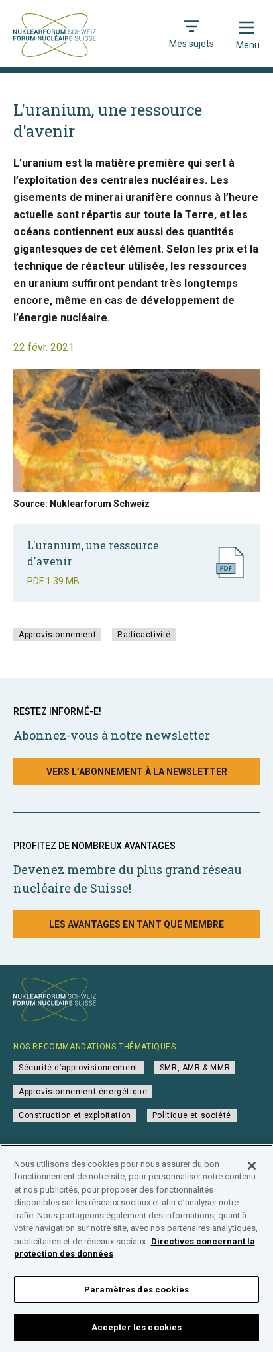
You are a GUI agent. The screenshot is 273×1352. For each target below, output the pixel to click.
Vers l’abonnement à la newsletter (136, 771)
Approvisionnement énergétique (83, 1091)
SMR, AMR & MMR (195, 1067)
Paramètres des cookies (136, 1289)
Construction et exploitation (75, 1115)
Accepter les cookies (136, 1327)
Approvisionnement (57, 634)
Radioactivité (144, 634)
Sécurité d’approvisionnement (78, 1067)
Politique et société (191, 1115)
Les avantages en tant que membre (136, 924)
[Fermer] (251, 1165)
